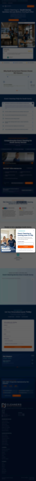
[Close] (34, 230)
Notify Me (26, 246)
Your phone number (21, 241)
